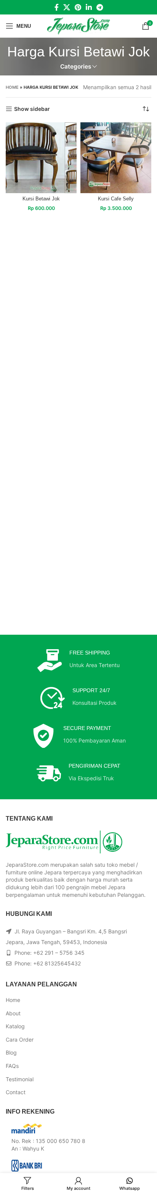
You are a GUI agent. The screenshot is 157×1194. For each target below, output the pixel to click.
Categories (75, 66)
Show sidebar (32, 109)
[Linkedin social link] (88, 7)
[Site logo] (79, 25)
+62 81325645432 (57, 963)
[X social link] (66, 7)
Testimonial (20, 1079)
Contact (16, 1092)
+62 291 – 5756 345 (59, 952)
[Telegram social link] (99, 7)
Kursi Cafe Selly (116, 199)
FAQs (12, 1066)
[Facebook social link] (56, 7)
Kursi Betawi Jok (41, 199)
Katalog (15, 1026)
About (13, 1013)
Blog (11, 1052)
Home (12, 87)
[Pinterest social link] (77, 7)
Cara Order (20, 1039)
